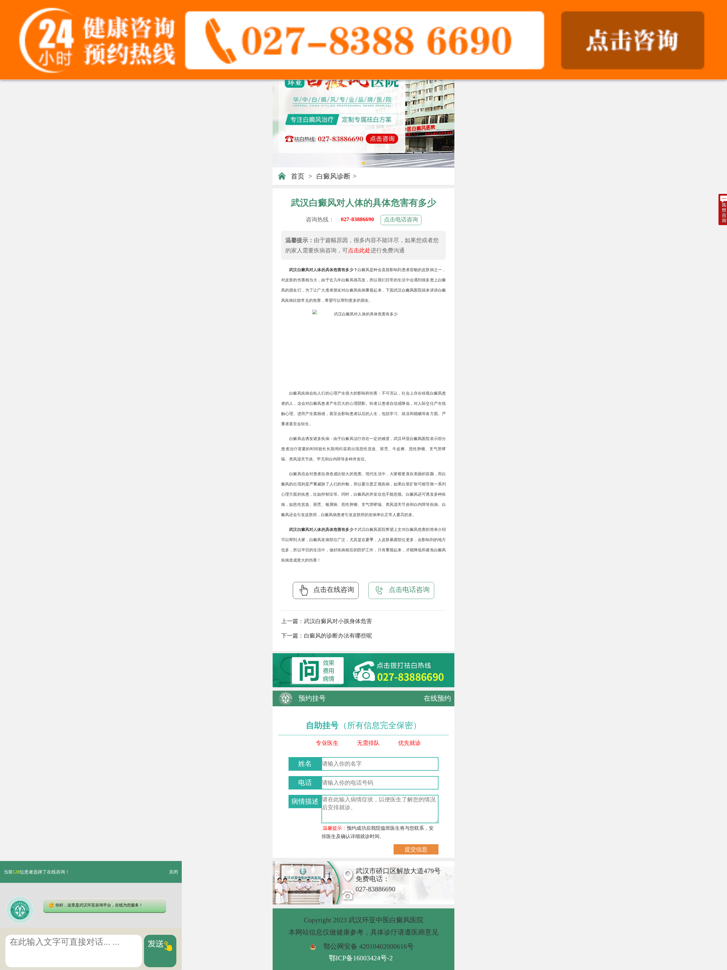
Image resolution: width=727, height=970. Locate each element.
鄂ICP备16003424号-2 (361, 958)
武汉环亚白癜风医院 (412, 439)
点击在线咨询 (333, 589)
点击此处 (359, 250)
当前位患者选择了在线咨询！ (37, 872)
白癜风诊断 (333, 176)
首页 (297, 176)
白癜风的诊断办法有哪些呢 (338, 635)
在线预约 (437, 698)
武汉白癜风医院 (408, 290)
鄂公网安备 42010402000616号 (368, 946)
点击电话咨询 (401, 219)
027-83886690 (357, 219)
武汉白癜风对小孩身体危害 (338, 621)
